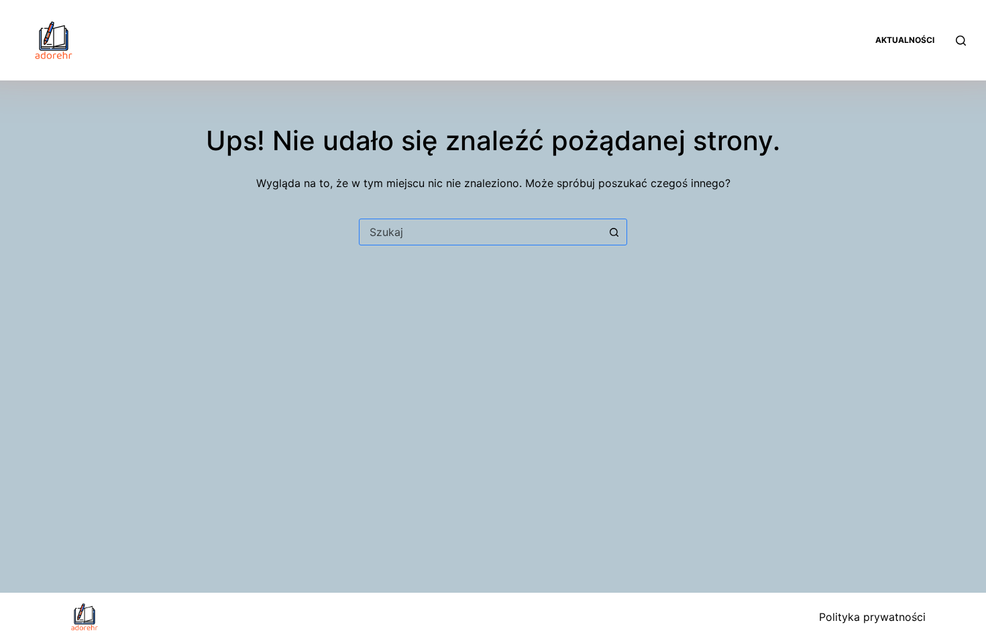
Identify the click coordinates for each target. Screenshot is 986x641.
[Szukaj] (961, 41)
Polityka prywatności (872, 617)
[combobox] (480, 232)
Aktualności (904, 40)
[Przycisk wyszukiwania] (613, 232)
